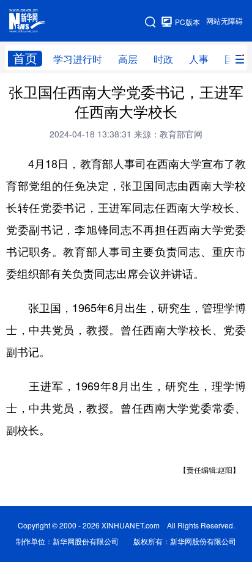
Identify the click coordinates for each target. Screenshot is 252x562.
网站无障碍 (224, 21)
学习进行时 (77, 59)
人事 (199, 59)
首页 (25, 58)
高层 (128, 59)
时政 (163, 59)
